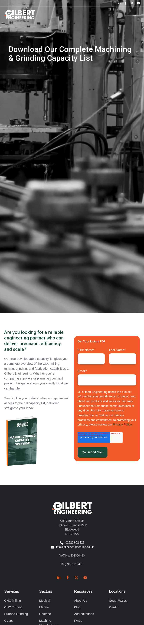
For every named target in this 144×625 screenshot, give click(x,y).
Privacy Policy (122, 424)
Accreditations (84, 614)
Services (11, 591)
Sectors (45, 591)
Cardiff (113, 607)
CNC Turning (13, 607)
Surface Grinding (16, 614)
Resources (83, 591)
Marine (44, 607)
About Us (80, 600)
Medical (44, 600)
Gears (8, 620)
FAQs (78, 620)
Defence (45, 614)
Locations (117, 591)
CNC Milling (12, 600)
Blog (77, 607)
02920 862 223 (75, 542)
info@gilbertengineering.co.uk (75, 546)
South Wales (118, 600)
